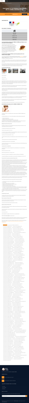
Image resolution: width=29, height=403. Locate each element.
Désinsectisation (4, 387)
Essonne (10, 3)
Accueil (2, 3)
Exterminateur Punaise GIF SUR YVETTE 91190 (7, 277)
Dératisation (3, 386)
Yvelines (5, 222)
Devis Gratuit (25, 14)
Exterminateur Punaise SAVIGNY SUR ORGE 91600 (8, 341)
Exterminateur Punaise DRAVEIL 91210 (7, 266)
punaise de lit (21, 56)
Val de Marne (9, 221)
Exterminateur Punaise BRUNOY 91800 (7, 247)
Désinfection (6, 3)
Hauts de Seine (12, 221)
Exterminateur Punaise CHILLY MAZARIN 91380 (17, 256)
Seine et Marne (20, 221)
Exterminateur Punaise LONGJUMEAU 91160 (16, 297)
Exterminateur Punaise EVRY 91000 (14, 272)
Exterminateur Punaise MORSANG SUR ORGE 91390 (20, 311)
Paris (6, 221)
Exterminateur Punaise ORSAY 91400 (17, 316)
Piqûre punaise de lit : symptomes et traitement (10, 380)
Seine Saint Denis (16, 221)
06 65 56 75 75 (15, 14)
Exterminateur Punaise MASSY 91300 (7, 302)
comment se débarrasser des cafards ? (9, 377)
